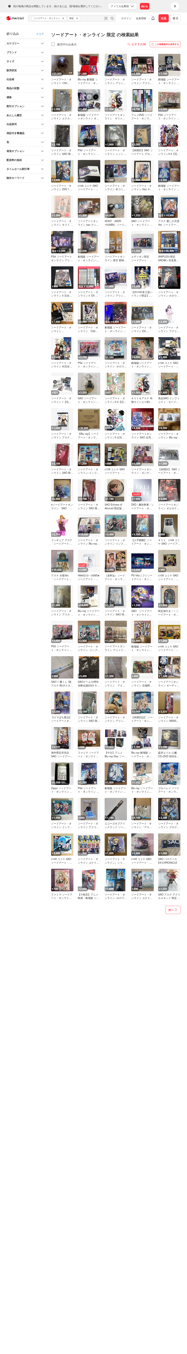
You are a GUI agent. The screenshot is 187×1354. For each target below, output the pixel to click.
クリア (40, 34)
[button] (63, 18)
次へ (171, 910)
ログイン (126, 18)
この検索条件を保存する (167, 44)
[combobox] (71, 18)
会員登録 (141, 18)
